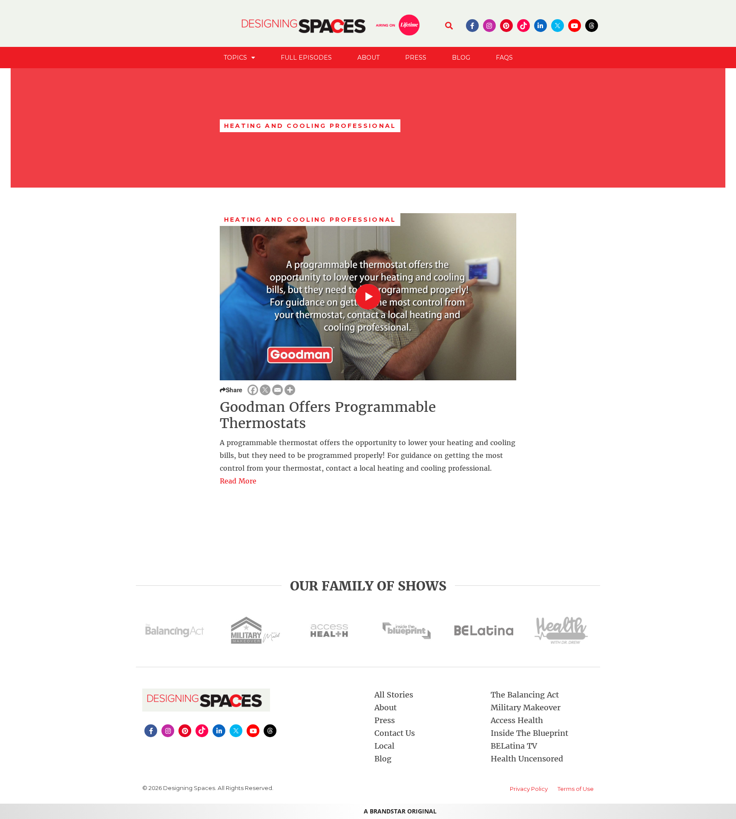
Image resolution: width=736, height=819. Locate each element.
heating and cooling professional (310, 219)
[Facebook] (252, 390)
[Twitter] (265, 390)
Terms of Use (576, 788)
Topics (235, 57)
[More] (290, 390)
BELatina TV (514, 746)
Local (384, 746)
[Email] (277, 390)
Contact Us (394, 733)
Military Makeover (526, 707)
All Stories (393, 695)
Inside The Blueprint (529, 733)
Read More (238, 481)
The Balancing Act (525, 695)
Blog (461, 57)
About (368, 57)
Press (415, 57)
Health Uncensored (527, 759)
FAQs (504, 57)
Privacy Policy (529, 788)
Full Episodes (306, 57)
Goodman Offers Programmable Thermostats (328, 415)
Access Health (517, 720)
